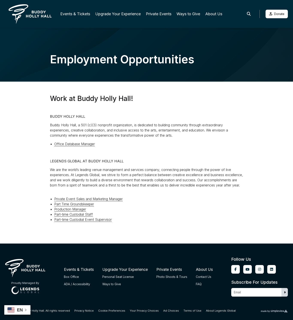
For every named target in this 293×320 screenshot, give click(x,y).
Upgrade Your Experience (118, 14)
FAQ (199, 284)
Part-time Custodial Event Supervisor (83, 219)
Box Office (71, 277)
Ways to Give (188, 14)
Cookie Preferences (111, 310)
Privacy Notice (84, 310)
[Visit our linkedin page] (271, 269)
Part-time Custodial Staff (73, 214)
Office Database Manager (74, 144)
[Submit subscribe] (284, 292)
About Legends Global (221, 310)
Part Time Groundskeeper (74, 204)
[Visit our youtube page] (247, 269)
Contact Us (203, 277)
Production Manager (70, 209)
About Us (213, 14)
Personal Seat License (118, 277)
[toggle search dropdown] (249, 14)
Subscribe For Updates (254, 282)
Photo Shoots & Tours (171, 277)
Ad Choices (171, 310)
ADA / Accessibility (77, 284)
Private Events (158, 14)
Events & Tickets (75, 14)
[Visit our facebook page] (235, 269)
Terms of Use (192, 310)
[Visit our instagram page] (259, 269)
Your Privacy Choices (144, 310)
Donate (279, 14)
